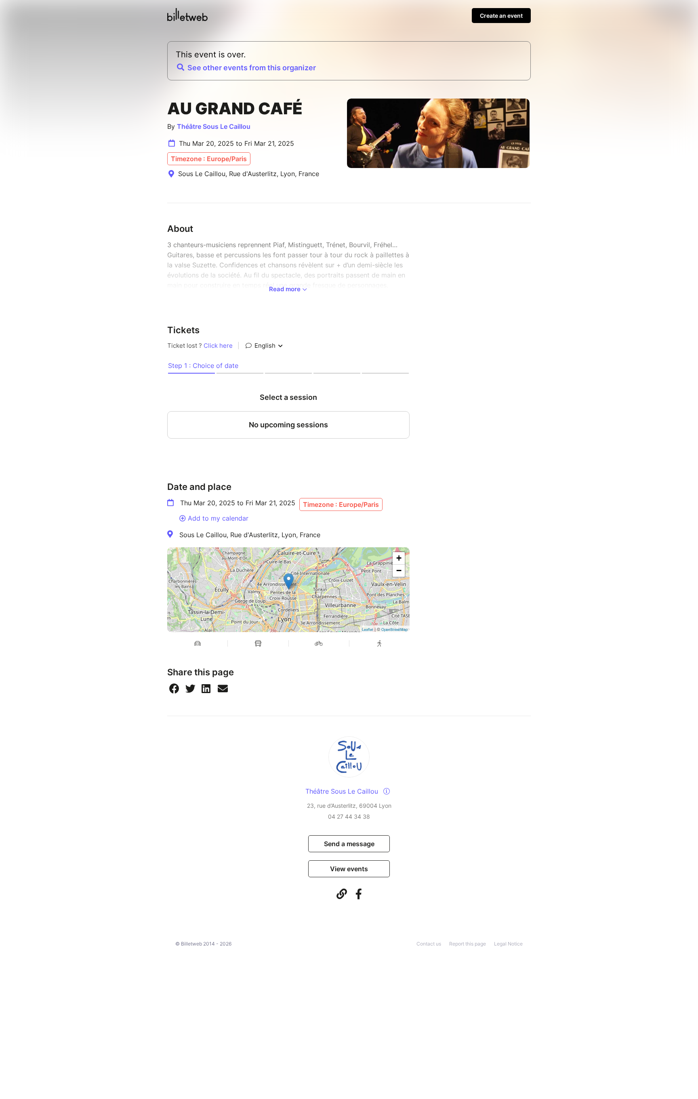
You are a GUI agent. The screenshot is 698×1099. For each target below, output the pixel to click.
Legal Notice (508, 944)
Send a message (349, 844)
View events (349, 869)
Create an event (501, 15)
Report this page (467, 944)
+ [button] (399, 558)
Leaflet (367, 629)
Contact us (428, 944)
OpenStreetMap (394, 629)
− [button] (399, 570)
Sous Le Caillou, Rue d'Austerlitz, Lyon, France (249, 535)
